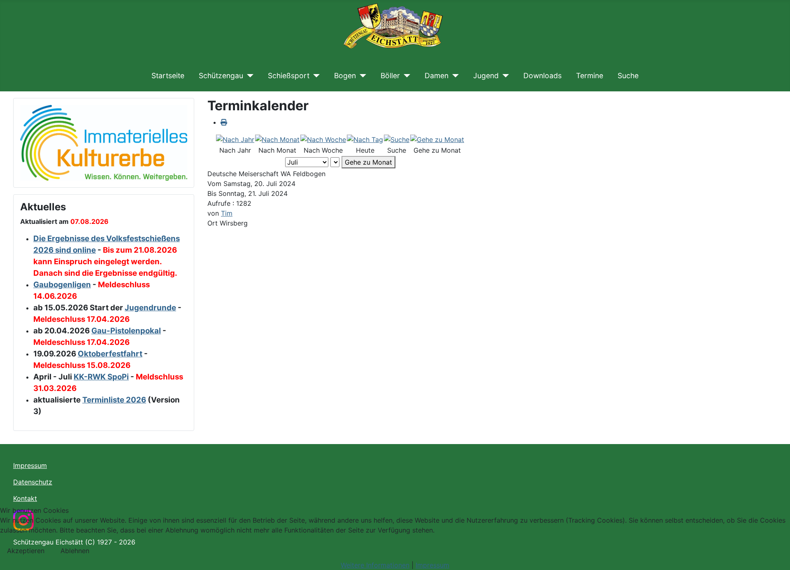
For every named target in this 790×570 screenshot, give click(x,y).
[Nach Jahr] (235, 139)
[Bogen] (361, 75)
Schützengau (221, 75)
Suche (628, 75)
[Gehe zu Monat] (437, 139)
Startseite (167, 75)
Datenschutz (32, 482)
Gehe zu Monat (368, 162)
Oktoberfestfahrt (110, 353)
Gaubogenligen (62, 284)
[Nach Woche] (323, 139)
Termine (589, 75)
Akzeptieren (25, 551)
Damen (436, 75)
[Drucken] (224, 122)
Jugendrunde (150, 307)
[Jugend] (504, 75)
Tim (226, 213)
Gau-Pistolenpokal (126, 330)
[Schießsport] (314, 75)
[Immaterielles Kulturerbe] (103, 142)
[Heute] (365, 139)
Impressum (30, 465)
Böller (390, 75)
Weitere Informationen (375, 565)
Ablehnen (74, 551)
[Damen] (453, 75)
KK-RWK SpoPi (101, 377)
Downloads (542, 75)
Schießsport (288, 75)
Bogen (345, 75)
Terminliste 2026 (114, 400)
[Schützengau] (248, 75)
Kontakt (25, 498)
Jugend (486, 75)
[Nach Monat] (277, 139)
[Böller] (405, 75)
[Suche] (396, 139)
